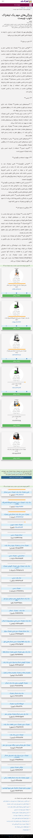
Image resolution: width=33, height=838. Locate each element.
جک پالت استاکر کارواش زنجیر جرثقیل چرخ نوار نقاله (16, 599)
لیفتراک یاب (29, 8)
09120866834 (16, 388)
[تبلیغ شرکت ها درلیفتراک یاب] (26, 293)
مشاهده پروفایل (16, 296)
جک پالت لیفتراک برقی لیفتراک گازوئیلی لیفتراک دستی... (16, 567)
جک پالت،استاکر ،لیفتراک (16, 693)
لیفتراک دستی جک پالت (16, 735)
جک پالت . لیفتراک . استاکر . (16, 611)
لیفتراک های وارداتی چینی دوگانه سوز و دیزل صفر (16, 745)
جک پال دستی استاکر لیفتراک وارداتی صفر (16, 714)
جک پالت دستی (16, 578)
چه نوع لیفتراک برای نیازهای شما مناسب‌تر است (18, 821)
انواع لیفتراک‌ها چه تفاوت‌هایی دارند (20, 818)
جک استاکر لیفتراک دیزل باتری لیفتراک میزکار (16, 631)
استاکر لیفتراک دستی (16, 535)
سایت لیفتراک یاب (9, 835)
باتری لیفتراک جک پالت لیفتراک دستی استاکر (16, 492)
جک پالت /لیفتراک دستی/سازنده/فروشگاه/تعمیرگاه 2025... (16, 503)
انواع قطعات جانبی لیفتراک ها (22, 827)
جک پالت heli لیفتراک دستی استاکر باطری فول (16, 642)
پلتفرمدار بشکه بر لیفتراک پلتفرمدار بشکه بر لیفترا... (16, 673)
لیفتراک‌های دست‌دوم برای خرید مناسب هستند (18, 804)
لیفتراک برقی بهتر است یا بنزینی (21, 810)
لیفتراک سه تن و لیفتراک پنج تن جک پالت (17, 545)
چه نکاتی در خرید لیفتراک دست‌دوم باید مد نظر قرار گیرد (16, 801)
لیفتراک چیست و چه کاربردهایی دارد (20, 824)
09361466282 (16, 355)
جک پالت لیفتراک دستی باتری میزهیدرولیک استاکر (16, 621)
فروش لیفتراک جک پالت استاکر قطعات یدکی (16, 778)
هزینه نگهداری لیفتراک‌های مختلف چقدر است (18, 807)
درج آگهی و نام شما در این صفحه (14, 473)
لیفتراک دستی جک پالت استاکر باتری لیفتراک (16, 514)
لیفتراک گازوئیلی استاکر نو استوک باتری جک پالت (16, 662)
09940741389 (16, 289)
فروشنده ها (17, 5)
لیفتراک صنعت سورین (16, 525)
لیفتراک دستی (16, 588)
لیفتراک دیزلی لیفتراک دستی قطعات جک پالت (17, 724)
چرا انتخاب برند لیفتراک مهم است (21, 815)
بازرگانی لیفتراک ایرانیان (16, 767)
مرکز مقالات (22, 8)
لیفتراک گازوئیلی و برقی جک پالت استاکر (16, 683)
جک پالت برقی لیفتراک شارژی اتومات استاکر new (16, 652)
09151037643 (16, 322)
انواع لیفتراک (26, 830)
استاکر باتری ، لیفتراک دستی (16, 556)
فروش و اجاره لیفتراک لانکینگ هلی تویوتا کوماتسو (16, 788)
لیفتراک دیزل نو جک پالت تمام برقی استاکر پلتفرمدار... (16, 756)
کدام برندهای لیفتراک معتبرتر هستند (20, 813)
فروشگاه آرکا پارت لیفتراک (16, 704)
